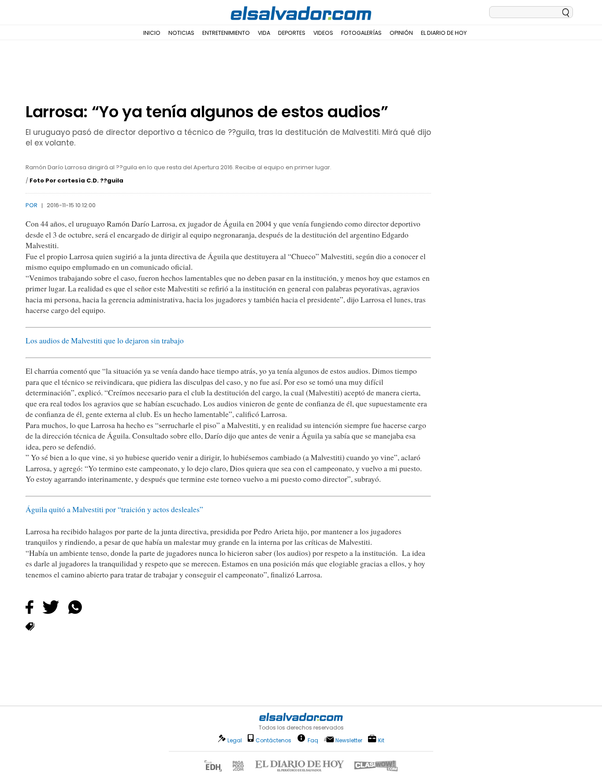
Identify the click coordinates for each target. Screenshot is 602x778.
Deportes (291, 33)
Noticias (181, 33)
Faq (313, 740)
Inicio (151, 33)
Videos (323, 33)
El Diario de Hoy (444, 33)
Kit (381, 740)
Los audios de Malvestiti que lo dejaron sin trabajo (105, 340)
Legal (234, 740)
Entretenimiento (226, 33)
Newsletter (348, 740)
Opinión (401, 33)
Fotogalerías (361, 33)
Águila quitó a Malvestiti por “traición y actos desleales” (114, 509)
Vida (264, 33)
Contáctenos (273, 740)
